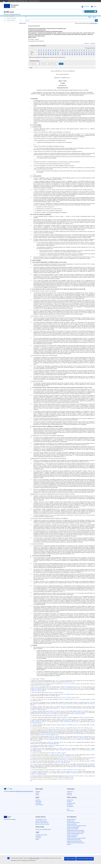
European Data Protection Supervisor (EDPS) (76, 838)
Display (61, 63)
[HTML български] (39, 52)
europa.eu (13, 819)
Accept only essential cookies (85, 858)
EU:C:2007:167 (54, 703)
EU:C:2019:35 (68, 697)
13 (62, 450)
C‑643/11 (64, 688)
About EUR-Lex (70, 791)
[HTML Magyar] (72, 52)
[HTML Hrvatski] (63, 52)
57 (58, 695)
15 (64, 456)
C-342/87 (51, 706)
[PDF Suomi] (91, 54)
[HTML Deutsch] (48, 52)
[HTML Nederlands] (77, 52)
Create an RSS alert (11, 20)
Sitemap (37, 794)
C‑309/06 (62, 749)
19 (31, 742)
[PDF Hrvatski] (63, 54)
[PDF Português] (82, 54)
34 (93, 717)
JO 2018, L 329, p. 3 (69, 681)
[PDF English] (55, 54)
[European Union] (7, 817)
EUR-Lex (9, 12)
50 (49, 720)
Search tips (23, 23)
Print (95, 17)
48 (87, 702)
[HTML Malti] (74, 52)
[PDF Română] (84, 54)
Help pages (37, 791)
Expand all (87, 43)
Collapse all (93, 43)
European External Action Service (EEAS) (75, 830)
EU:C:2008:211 (68, 749)
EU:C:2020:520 (42, 713)
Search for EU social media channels (43, 829)
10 (31, 706)
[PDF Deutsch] (48, 54)
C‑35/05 (48, 703)
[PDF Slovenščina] (89, 54)
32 (79, 683)
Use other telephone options (41, 821)
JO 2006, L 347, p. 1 (55, 680)
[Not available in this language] (60, 52)
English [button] (94, 6)
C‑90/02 (60, 699)
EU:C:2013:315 (68, 757)
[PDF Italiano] (65, 54)
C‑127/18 (74, 738)
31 (75, 697)
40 (63, 745)
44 (80, 772)
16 (87, 461)
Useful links (69, 794)
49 (40, 708)
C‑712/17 (66, 683)
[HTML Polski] (79, 52)
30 (64, 631)
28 (75, 686)
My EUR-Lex (86, 6)
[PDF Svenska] (93, 54)
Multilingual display (34, 60)
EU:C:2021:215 (42, 685)
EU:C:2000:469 (52, 695)
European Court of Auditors (72, 828)
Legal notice (38, 800)
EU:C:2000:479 (33, 749)
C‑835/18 (37, 713)
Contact (37, 793)
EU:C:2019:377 (80, 738)
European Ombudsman (72, 836)
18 (37, 466)
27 (49, 685)
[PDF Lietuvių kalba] (70, 54)
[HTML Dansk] (46, 52)
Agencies (69, 844)
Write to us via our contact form (42, 822)
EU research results (71, 803)
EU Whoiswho (70, 804)
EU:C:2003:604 (73, 708)
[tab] (62, 46)
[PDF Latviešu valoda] (67, 54)
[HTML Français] (58, 52)
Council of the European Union (73, 822)
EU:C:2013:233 (38, 689)
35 (76, 688)
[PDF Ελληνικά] (53, 54)
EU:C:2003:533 (64, 761)
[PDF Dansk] (46, 54)
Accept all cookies (70, 858)
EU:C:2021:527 (75, 775)
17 (44, 463)
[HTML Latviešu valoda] (67, 52)
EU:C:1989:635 (55, 692)
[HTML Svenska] (93, 52)
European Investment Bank (72, 835)
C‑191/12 (63, 757)
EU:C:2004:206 (66, 699)
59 (48, 743)
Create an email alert (11, 18)
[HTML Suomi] (91, 52)
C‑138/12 (33, 689)
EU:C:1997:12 (63, 754)
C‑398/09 (67, 756)
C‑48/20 (37, 685)
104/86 (54, 748)
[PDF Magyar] (72, 54)
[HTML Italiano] (65, 52)
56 (43, 756)
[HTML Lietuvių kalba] (70, 52)
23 (58, 738)
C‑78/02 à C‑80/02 (65, 708)
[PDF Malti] (74, 54)
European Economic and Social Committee (76, 831)
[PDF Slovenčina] (86, 54)
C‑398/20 (92, 739)
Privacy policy (38, 836)
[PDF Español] (41, 54)
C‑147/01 (58, 761)
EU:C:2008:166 (33, 700)
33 (57, 712)
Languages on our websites (41, 834)
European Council (70, 821)
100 (72, 761)
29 (55, 618)
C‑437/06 (92, 699)
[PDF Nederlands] (77, 54)
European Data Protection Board (73, 839)
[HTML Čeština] (44, 52)
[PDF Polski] (79, 54)
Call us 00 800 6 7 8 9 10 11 (41, 819)
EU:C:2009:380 (68, 686)
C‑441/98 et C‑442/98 (89, 748)
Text (31, 67)
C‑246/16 (45, 738)
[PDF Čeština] (44, 54)
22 (64, 567)
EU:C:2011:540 (73, 756)
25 (40, 700)
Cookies (37, 839)
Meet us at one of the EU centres (42, 824)
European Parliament (71, 819)
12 (41, 447)
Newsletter (69, 793)
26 (93, 588)
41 (52, 746)
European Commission (71, 824)
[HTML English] (55, 52)
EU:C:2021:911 (33, 740)
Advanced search (93, 23)
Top (31, 780)
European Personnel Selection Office (74, 841)
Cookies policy (38, 801)
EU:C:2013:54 (38, 688)
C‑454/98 (46, 695)
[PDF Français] (58, 54)
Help (91, 17)
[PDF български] (39, 54)
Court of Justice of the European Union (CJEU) (76, 825)
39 (73, 699)
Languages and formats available (38, 45)
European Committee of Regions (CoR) (75, 833)
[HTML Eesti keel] (51, 52)
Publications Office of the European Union (24, 791)
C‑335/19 (57, 739)
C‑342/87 (50, 692)
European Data (70, 800)
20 (89, 512)
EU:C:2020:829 (63, 739)
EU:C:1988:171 (60, 748)
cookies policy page (34, 858)
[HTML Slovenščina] (89, 52)
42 (40, 756)
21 (31, 748)
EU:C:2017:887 (51, 738)
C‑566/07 (62, 686)
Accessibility (38, 803)
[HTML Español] (41, 52)
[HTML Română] (84, 52)
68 (75, 724)
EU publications (70, 806)
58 (75, 719)
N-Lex (68, 809)
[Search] (96, 20)
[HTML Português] (82, 52)
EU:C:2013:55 (69, 688)
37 (79, 720)
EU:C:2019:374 (72, 683)
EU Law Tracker (70, 810)
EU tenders (69, 801)
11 (87, 444)
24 (33, 583)
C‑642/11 (33, 688)
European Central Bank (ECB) (73, 827)
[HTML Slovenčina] (86, 52)
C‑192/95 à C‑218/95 (54, 754)
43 (40, 762)
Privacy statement (39, 804)
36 (79, 688)
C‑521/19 (70, 775)
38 (61, 703)
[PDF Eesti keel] (51, 54)
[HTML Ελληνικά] (53, 52)
